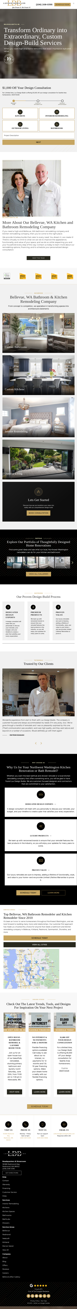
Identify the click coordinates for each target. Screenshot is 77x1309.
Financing (6, 1191)
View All (5, 1253)
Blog (4, 1264)
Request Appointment (62, 104)
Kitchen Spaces (8, 1214)
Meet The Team (38, 258)
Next (38, 142)
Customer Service (9, 1195)
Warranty (6, 1187)
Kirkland (5, 1245)
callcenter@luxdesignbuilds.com (64, 1136)
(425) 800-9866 (42, 1140)
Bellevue (6, 1233)
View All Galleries (38, 574)
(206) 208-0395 (25, 1140)
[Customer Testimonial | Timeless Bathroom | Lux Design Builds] (38, 692)
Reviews (5, 1272)
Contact (5, 1183)
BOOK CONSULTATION (38, 513)
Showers (5, 1226)
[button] (4, 563)
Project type (13, 104)
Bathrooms (6, 1218)
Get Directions (12, 1175)
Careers (5, 1276)
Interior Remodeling (10, 1206)
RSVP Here (14, 1095)
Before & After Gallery (11, 1280)
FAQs (4, 1199)
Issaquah (6, 1241)
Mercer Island (7, 1249)
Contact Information (38, 104)
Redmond (6, 1237)
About (5, 1260)
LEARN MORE (40, 1095)
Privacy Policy (35, 1303)
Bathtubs (6, 1222)
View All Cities (39, 947)
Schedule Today (62, 4)
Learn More (53, 895)
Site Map (44, 1303)
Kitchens (5, 1210)
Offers (4, 1268)
